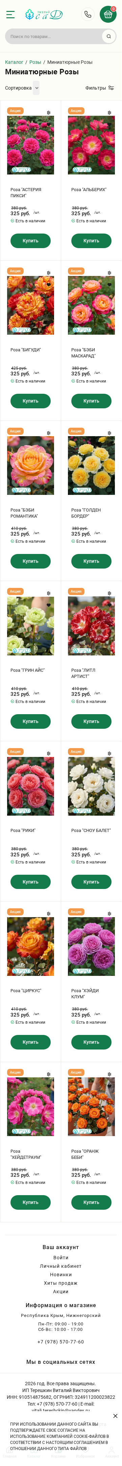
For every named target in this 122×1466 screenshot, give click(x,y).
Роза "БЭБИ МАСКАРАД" (83, 352)
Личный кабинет (61, 1266)
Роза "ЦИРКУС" (25, 990)
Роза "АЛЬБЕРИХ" (88, 189)
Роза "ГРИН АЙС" (27, 670)
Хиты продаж (61, 1283)
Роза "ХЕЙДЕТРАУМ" (25, 1154)
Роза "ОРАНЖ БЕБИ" (85, 1154)
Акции (61, 1291)
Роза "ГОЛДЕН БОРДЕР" (86, 513)
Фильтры (96, 88)
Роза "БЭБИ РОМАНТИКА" (24, 513)
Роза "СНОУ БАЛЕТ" (91, 830)
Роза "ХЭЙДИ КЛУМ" (85, 993)
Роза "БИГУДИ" (25, 349)
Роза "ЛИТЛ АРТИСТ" (83, 673)
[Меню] (10, 14)
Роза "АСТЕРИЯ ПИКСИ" (25, 192)
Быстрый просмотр (30, 145)
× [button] (115, 1415)
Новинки (61, 1274)
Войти (61, 1257)
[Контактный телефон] (88, 14)
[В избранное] (48, 124)
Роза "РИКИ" (22, 830)
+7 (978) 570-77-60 (61, 1341)
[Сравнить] (48, 112)
